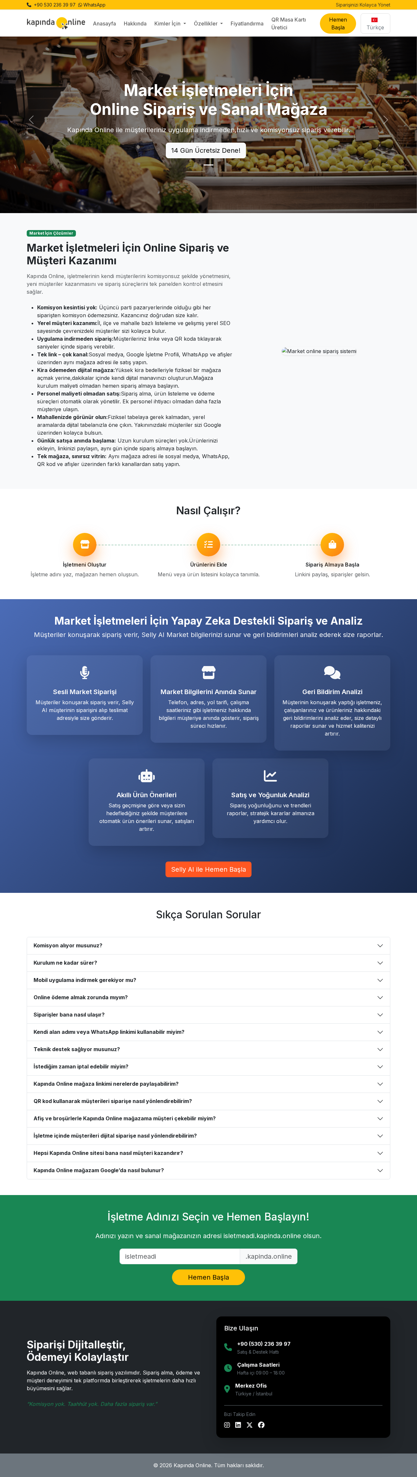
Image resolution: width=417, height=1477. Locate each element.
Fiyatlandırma (247, 23)
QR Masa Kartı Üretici (288, 23)
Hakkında (135, 23)
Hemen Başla (338, 23)
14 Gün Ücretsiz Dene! (205, 150)
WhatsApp (94, 5)
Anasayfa (104, 23)
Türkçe (375, 27)
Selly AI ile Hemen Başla (208, 869)
